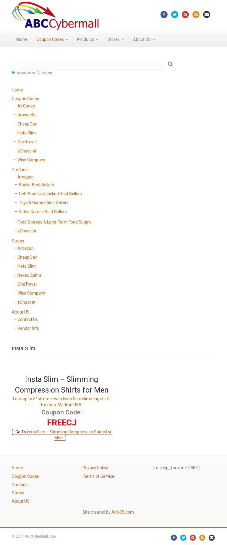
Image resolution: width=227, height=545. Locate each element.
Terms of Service (98, 476)
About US (142, 39)
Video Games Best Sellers (43, 211)
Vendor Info (28, 328)
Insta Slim (26, 133)
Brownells (26, 114)
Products (85, 39)
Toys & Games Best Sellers (44, 202)
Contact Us (27, 319)
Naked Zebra (29, 275)
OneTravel (27, 141)
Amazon (25, 177)
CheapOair (27, 124)
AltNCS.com (122, 512)
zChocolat (26, 151)
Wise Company (31, 159)
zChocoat (26, 302)
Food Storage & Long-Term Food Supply (54, 222)
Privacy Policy (95, 467)
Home (21, 39)
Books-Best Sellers (36, 184)
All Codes (26, 106)
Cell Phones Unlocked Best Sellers (50, 193)
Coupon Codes (50, 39)
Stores (113, 39)
